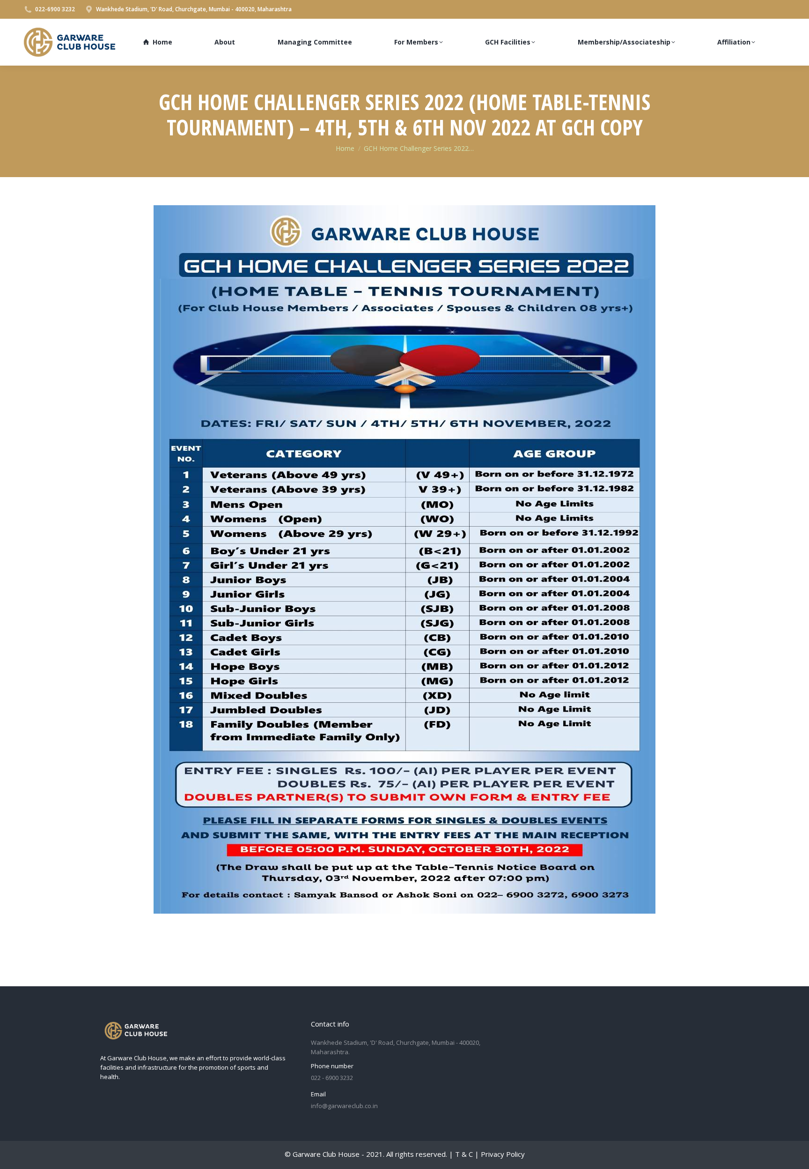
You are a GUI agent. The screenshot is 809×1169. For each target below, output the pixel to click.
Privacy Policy (503, 1154)
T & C (464, 1154)
